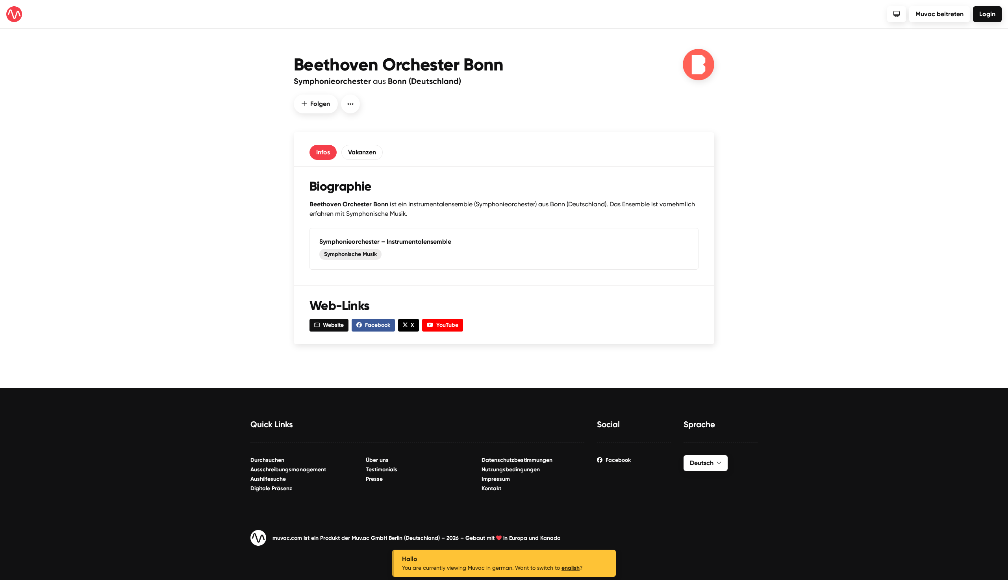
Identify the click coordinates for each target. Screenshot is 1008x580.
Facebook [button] (377, 325)
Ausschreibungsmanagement (288, 469)
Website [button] (333, 325)
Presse (374, 479)
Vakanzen (362, 152)
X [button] (412, 325)
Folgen (320, 103)
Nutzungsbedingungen (511, 469)
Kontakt (491, 488)
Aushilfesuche (268, 479)
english (570, 568)
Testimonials (381, 469)
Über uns (377, 460)
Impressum (496, 479)
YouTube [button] (447, 325)
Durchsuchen (267, 460)
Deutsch (701, 463)
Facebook (618, 460)
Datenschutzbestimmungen (517, 460)
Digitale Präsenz (271, 488)
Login (987, 14)
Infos (323, 152)
